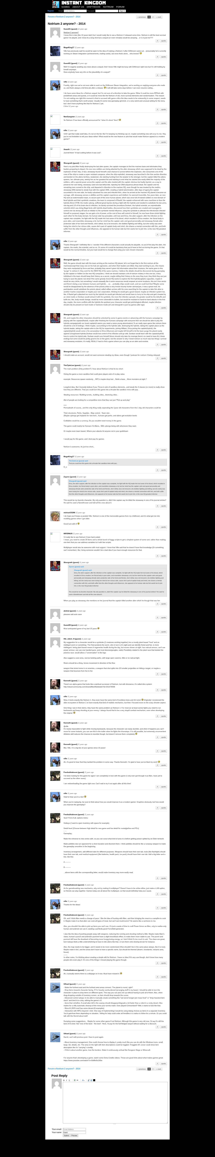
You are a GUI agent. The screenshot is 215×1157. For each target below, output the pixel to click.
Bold (64, 1080)
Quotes (89, 1080)
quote (163, 41)
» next (158, 17)
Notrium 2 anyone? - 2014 (68, 17)
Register (51, 11)
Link (77, 1080)
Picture (75, 1080)
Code (91, 1080)
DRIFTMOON (93, 7)
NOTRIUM (108, 7)
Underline (69, 1080)
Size (83, 1080)
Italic (67, 1080)
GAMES (65, 7)
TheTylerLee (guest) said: (78, 461)
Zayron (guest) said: (76, 567)
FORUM (120, 7)
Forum (51, 17)
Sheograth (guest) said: (78, 481)
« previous (142, 17)
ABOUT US (78, 7)
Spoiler (94, 1080)
